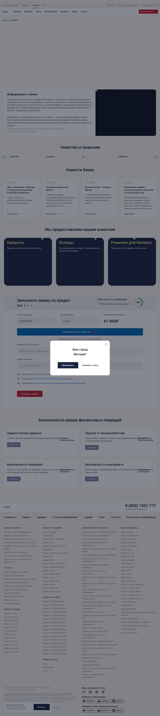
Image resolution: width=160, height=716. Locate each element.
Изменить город (90, 365)
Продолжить (68, 365)
